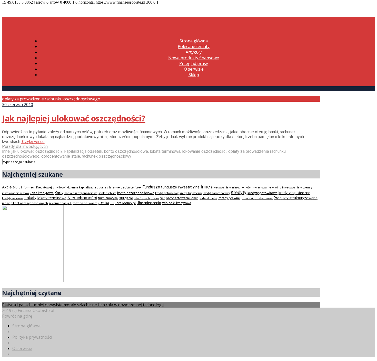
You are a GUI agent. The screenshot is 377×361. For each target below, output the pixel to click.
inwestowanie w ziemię (297, 187)
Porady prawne (229, 198)
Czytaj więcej (33, 141)
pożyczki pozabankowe (257, 198)
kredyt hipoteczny (191, 193)
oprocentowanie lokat (182, 198)
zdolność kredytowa (176, 203)
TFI (112, 203)
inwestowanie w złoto (15, 193)
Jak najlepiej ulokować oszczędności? (73, 118)
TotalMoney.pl (125, 203)
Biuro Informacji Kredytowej (32, 187)
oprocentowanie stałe (60, 156)
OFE (162, 198)
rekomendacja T (60, 203)
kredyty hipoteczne (294, 193)
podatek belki (208, 198)
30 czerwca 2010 (17, 104)
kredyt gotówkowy (166, 193)
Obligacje (126, 198)
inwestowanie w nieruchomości (231, 187)
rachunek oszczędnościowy (106, 156)
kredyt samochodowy (216, 193)
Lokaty (30, 197)
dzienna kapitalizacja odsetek (87, 187)
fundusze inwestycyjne (180, 187)
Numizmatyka (108, 198)
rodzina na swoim (85, 203)
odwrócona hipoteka (146, 198)
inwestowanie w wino (267, 187)
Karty (59, 193)
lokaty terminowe (51, 198)
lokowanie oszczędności (204, 151)
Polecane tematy (194, 46)
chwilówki (59, 187)
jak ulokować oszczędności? (37, 151)
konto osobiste (107, 193)
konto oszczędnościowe (126, 151)
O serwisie (194, 69)
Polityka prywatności (32, 337)
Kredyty (238, 192)
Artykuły (194, 52)
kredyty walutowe (12, 198)
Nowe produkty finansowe (193, 58)
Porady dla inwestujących (25, 146)
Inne (6, 151)
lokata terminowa (165, 151)
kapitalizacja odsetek (83, 151)
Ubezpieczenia (149, 203)
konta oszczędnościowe (80, 193)
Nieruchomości (82, 197)
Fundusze (151, 187)
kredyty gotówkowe (262, 193)
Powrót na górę (17, 316)
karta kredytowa (42, 193)
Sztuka (103, 203)
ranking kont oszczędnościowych (25, 203)
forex (138, 187)
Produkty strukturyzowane (296, 198)
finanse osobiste (121, 187)
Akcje (7, 187)
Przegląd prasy (193, 63)
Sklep (193, 75)
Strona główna (194, 41)
